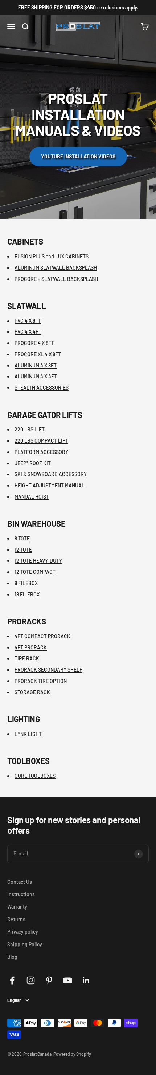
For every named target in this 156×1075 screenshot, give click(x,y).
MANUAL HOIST (32, 497)
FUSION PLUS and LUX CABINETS (52, 256)
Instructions (21, 894)
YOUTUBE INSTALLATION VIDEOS (78, 156)
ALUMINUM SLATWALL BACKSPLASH (56, 268)
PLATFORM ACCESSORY (41, 452)
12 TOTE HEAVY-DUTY (38, 560)
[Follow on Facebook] (12, 980)
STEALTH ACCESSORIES (42, 387)
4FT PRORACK (31, 647)
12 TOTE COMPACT (35, 572)
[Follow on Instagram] (31, 980)
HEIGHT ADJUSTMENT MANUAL (50, 485)
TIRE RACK (27, 658)
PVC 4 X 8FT (28, 321)
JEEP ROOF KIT (33, 463)
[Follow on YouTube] (68, 980)
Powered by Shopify (72, 1053)
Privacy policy (22, 932)
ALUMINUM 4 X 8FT (36, 365)
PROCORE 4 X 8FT (34, 343)
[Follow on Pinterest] (49, 980)
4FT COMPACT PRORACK (42, 636)
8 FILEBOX (26, 583)
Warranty (17, 906)
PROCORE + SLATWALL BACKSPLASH (56, 279)
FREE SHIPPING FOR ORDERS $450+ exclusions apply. (78, 7)
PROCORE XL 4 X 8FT (38, 354)
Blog (12, 957)
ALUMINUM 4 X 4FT (36, 376)
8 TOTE (22, 538)
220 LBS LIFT (30, 429)
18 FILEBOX (27, 594)
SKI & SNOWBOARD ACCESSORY (51, 474)
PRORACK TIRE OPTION (41, 681)
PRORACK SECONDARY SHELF (48, 670)
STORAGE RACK (32, 692)
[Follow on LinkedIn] (86, 980)
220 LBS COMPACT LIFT (41, 441)
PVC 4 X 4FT (28, 332)
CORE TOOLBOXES (35, 776)
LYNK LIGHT (28, 734)
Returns (16, 919)
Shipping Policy (24, 944)
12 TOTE (23, 550)
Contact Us (19, 882)
